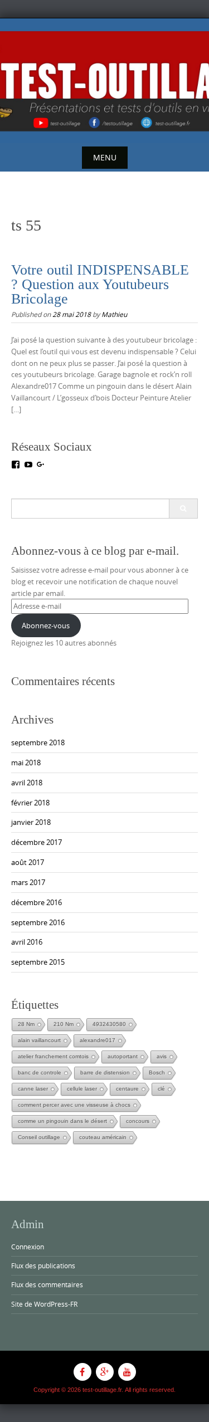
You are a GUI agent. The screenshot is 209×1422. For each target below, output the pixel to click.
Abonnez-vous (46, 625)
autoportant (123, 1056)
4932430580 (109, 1024)
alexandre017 (97, 1040)
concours (137, 1121)
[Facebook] (82, 1372)
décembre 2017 (36, 842)
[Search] (183, 509)
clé (161, 1089)
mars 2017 (28, 882)
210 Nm (64, 1024)
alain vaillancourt (39, 1040)
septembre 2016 (38, 922)
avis (162, 1056)
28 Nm (26, 1024)
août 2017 (27, 862)
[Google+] (105, 1372)
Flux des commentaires (47, 1284)
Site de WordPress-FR (44, 1303)
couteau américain (103, 1137)
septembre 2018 (38, 742)
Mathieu (114, 314)
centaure (127, 1089)
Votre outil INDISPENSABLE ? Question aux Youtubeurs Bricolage (100, 284)
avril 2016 (26, 942)
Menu (104, 157)
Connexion (27, 1246)
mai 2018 (26, 763)
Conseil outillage (39, 1137)
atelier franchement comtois (53, 1056)
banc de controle (39, 1072)
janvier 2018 (31, 822)
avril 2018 (26, 783)
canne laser (33, 1089)
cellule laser (82, 1089)
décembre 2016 (36, 902)
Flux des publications (43, 1265)
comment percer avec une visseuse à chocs (74, 1105)
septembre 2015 (38, 962)
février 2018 (30, 803)
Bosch (157, 1072)
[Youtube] (127, 1372)
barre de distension (105, 1072)
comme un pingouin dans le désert (62, 1121)
